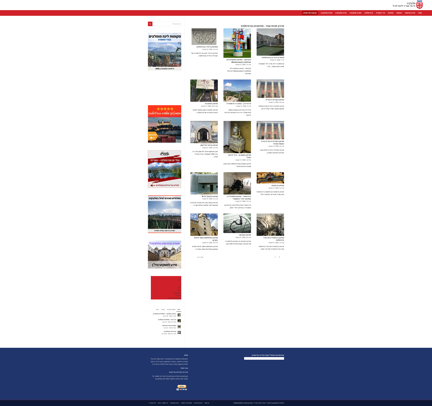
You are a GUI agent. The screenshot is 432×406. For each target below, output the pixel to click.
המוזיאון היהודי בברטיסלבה (207, 47)
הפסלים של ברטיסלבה (169, 325)
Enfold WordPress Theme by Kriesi (243, 403)
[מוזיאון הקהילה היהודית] (270, 89)
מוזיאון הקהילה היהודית (275, 100)
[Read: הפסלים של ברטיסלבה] (179, 327)
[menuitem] (420, 13)
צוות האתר (184, 368)
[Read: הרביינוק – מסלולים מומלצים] (179, 321)
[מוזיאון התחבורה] (204, 91)
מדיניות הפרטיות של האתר (178, 372)
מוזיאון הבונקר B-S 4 (210, 196)
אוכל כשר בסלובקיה (170, 331)
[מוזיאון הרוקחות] (270, 178)
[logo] (407, 5)
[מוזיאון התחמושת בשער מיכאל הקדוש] (204, 225)
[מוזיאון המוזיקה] (237, 223)
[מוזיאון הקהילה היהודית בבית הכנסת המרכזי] (270, 130)
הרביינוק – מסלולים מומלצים (167, 319)
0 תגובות (273, 60)
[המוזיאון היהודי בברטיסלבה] (204, 36)
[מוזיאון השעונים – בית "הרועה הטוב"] (237, 137)
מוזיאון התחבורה (211, 104)
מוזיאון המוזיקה (245, 235)
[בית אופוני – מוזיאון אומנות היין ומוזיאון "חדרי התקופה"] (237, 183)
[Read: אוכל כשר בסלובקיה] (179, 333)
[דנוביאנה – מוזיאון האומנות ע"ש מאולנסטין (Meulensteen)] (237, 43)
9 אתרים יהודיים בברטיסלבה (273, 57)
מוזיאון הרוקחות (278, 185)
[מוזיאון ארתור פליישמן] (204, 132)
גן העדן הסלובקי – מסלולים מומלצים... (164, 314)
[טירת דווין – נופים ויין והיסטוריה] (237, 91)
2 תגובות (239, 106)
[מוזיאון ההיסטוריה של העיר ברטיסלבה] (270, 225)
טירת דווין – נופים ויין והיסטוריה (238, 104)
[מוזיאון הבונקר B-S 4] (204, 183)
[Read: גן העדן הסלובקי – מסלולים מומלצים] (179, 315)
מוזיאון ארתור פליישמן (209, 145)
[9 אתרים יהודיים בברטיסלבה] (270, 42)
